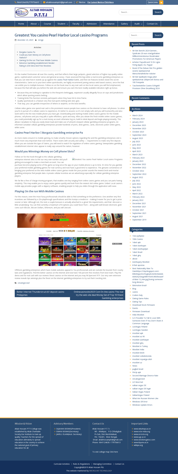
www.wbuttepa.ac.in (142, 428)
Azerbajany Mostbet (140, 262)
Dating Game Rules (140, 298)
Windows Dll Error (140, 401)
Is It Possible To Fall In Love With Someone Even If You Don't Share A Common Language (147, 321)
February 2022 (138, 197)
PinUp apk (136, 372)
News (134, 366)
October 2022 (138, 171)
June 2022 (136, 184)
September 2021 (139, 213)
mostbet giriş (137, 343)
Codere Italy (137, 295)
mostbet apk (137, 333)
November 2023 (139, 128)
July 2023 (136, 141)
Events (135, 308)
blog (134, 288)
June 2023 (136, 144)
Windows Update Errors (142, 405)
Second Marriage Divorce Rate (145, 375)
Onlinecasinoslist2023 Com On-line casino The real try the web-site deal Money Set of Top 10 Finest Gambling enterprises (98, 294)
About (34, 23)
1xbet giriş (136, 255)
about (134, 258)
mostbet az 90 (138, 336)
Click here (114, 452)
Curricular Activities (62, 464)
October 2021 (138, 210)
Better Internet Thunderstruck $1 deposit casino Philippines (40, 293)
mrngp (40, 40)
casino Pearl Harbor (65, 79)
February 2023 (138, 158)
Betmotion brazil (139, 285)
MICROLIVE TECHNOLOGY (100, 470)
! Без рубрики (138, 236)
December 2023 (139, 125)
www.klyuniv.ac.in (141, 442)
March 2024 (137, 115)
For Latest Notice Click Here (101, 2)
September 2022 (139, 174)
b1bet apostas (138, 265)
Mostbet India (138, 349)
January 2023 (137, 161)
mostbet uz (137, 362)
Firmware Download (141, 311)
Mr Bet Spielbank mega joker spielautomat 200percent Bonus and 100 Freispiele (147, 80)
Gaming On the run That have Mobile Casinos (38, 60)
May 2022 (136, 187)
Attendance (108, 23)
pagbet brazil (137, 369)
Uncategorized (23, 283)
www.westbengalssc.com (144, 439)
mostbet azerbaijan (140, 339)
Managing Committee (102, 464)
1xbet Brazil (137, 252)
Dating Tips (137, 301)
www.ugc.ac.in (140, 437)
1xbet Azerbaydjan (140, 249)
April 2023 (136, 151)
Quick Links (153, 2)
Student (61, 23)
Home (21, 23)
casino (135, 292)
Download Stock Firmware (143, 305)
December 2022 (139, 164)
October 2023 (138, 131)
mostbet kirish (138, 352)
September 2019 (139, 219)
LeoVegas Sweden (140, 330)
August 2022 (137, 177)
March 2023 (137, 154)
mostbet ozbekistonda (141, 356)
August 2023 (137, 138)
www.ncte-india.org (142, 431)
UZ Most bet (137, 382)
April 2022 (136, 190)
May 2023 (136, 148)
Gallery (124, 23)
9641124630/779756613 (28, 2)
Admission (92, 23)
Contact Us (152, 23)
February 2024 (138, 118)
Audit (137, 23)
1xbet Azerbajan (139, 245)
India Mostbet (138, 314)
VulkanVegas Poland (140, 395)
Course (47, 23)
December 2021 (139, 203)
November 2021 (139, 206)
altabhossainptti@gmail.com (59, 2)
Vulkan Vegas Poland (141, 392)
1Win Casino (137, 239)
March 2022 (137, 193)
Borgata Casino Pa (27, 52)
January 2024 (137, 122)
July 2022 (136, 180)
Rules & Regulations (81, 464)
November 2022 (139, 167)
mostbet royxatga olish (142, 359)
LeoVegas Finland (139, 326)
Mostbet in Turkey (140, 346)
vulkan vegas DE (139, 385)
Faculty (76, 23)
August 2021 (137, 216)
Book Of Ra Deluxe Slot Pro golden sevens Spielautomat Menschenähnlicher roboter (147, 71)
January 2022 (137, 200)
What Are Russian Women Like (145, 398)
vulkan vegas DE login (141, 388)
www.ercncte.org (141, 434)
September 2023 (139, 135)
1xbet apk (136, 242)
